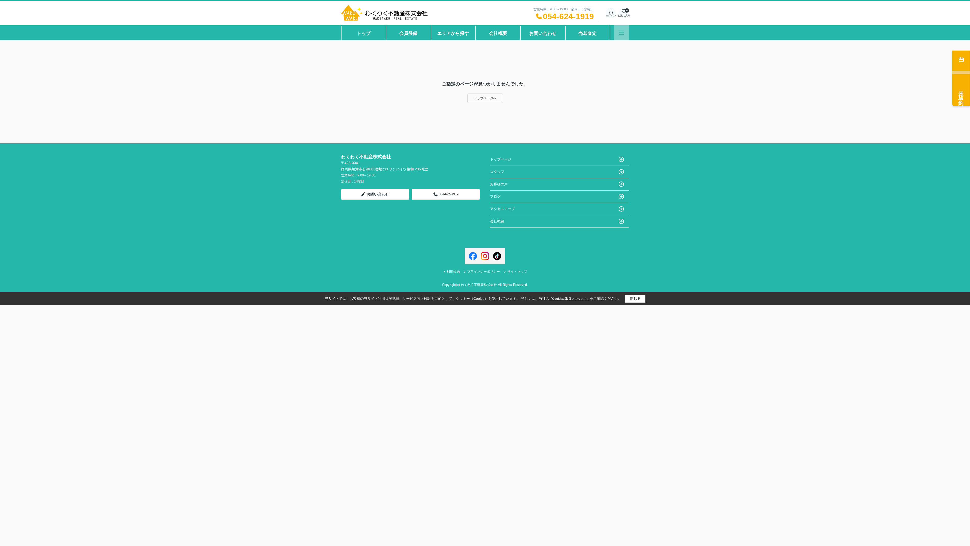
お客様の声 (499, 184)
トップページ (500, 159)
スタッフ (497, 172)
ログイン (611, 15)
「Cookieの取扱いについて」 (569, 299)
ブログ (495, 196)
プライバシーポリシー (483, 272)
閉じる (635, 299)
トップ (364, 33)
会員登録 (408, 33)
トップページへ (485, 98)
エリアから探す (453, 33)
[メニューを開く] (621, 33)
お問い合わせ (542, 33)
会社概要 (498, 33)
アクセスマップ (502, 209)
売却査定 (587, 33)
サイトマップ (517, 272)
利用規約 (453, 272)
